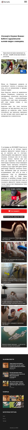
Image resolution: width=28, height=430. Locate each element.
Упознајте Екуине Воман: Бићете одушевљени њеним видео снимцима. (12, 38)
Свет (4, 416)
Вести (4, 418)
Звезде (4, 421)
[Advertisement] (14, 20)
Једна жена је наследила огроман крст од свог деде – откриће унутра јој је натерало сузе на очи (14, 54)
